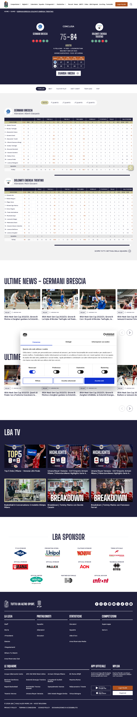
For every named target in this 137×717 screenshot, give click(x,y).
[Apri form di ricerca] (131, 4)
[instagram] (101, 604)
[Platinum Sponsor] (84, 553)
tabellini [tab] (41, 89)
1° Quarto (55, 103)
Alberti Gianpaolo (32, 113)
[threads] (105, 604)
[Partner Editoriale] (68, 580)
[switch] (56, 372)
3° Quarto (79, 103)
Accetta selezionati (68, 381)
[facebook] (96, 604)
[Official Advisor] (100, 580)
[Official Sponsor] (20, 567)
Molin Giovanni (30, 183)
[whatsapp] (126, 604)
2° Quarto (67, 103)
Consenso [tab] (36, 342)
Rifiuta (37, 381)
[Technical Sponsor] (116, 567)
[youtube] (114, 604)
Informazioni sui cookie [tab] (100, 342)
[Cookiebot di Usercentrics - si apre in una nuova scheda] (105, 334)
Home (6, 11)
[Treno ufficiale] (116, 553)
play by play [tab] (61, 89)
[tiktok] (122, 604)
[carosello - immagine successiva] (130, 333)
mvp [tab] (97, 89)
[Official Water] (36, 580)
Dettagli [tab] (68, 342)
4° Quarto (91, 103)
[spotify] (131, 604)
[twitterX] (118, 604)
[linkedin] (109, 604)
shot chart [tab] (75, 89)
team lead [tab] (88, 89)
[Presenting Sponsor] (52, 553)
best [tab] (50, 89)
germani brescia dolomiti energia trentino (35, 11)
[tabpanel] (68, 176)
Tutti (44, 103)
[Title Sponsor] (20, 553)
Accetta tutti (99, 381)
